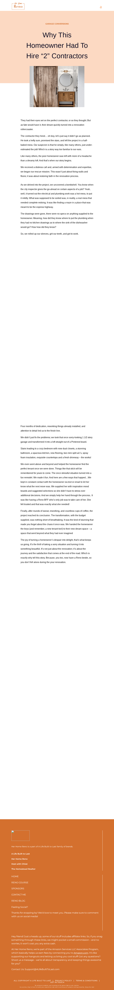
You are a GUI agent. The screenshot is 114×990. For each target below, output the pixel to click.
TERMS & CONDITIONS (86, 981)
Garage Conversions (57, 24)
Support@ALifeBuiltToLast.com (42, 969)
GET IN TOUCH (57, 982)
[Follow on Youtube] (14, 925)
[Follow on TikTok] (22, 925)
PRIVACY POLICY (63, 981)
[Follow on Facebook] (31, 925)
